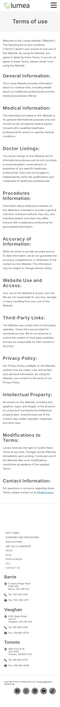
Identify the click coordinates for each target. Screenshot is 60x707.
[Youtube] (43, 691)
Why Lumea (13, 532)
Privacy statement (44, 682)
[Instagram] (26, 691)
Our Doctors (14, 541)
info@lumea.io (45, 492)
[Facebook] (17, 691)
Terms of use (9, 684)
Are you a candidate (18, 546)
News (9, 550)
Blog (9, 554)
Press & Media (14, 559)
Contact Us (13, 568)
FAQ (8, 563)
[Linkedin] (35, 691)
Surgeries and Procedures (22, 537)
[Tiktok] (52, 691)
